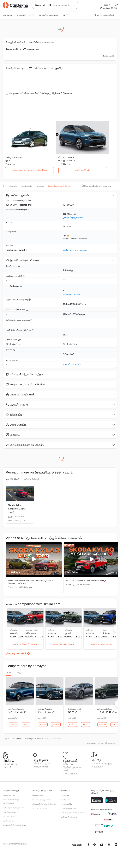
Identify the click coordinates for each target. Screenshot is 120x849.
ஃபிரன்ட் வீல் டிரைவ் (72, 364)
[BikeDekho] (95, 814)
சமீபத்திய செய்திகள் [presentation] (31, 479)
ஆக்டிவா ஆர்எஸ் (86, 724)
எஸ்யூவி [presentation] (19, 673)
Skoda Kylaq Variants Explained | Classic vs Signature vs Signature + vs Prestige (30, 582)
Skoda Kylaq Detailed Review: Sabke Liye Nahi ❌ (86, 581)
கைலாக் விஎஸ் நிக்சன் (102, 644)
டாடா (105, 630)
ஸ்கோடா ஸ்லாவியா (45, 709)
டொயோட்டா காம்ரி (74, 709)
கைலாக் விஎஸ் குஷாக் (63, 644)
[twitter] (94, 845)
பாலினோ (26, 724)
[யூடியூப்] (101, 845)
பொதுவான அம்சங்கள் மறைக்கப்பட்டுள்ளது (29, 93)
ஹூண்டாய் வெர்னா (104, 709)
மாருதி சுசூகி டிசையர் (16, 709)
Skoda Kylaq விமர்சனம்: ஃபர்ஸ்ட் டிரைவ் (17, 508)
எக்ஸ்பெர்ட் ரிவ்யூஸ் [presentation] (12, 479)
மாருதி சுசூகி (32, 630)
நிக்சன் (106, 633)
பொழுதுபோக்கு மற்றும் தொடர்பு (59, 186)
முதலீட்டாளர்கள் (8, 821)
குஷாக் (68, 633)
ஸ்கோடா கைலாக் (66, 157)
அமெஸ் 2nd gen (13, 724)
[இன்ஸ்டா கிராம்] (109, 845)
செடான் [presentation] (8, 673)
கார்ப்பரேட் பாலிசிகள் (10, 817)
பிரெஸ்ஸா (31, 633)
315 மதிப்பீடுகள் (81, 238)
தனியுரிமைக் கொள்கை (11, 812)
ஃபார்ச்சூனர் (73, 724)
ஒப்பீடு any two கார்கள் (16, 653)
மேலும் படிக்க (108, 56)
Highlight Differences (62, 93)
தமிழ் (106, 5)
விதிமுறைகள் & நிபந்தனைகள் (14, 808)
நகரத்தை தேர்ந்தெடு (105, 15)
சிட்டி (115, 724)
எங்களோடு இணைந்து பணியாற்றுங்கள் (11, 801)
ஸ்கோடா (68, 630)
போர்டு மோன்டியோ (14, 157)
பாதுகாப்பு (40, 186)
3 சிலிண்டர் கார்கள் (71, 294)
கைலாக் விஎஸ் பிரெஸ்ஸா (25, 644)
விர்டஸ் (43, 724)
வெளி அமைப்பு (27, 186)
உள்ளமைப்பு (13, 186)
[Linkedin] (116, 845)
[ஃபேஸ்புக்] (88, 845)
